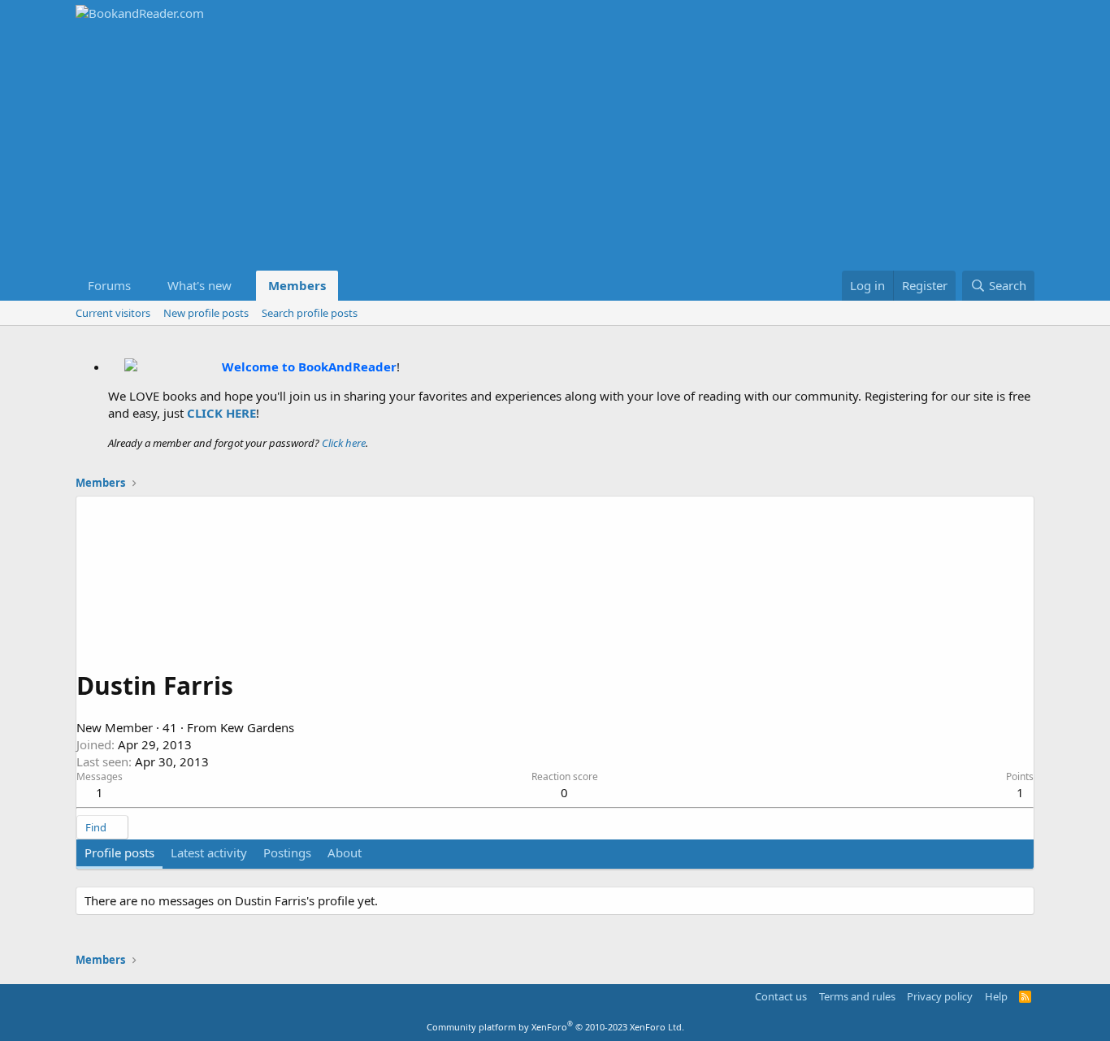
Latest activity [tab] (209, 852)
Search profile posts (310, 313)
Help (996, 996)
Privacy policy (940, 996)
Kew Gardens (257, 727)
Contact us (781, 996)
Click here (344, 443)
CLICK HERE (221, 413)
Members (297, 285)
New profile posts (206, 313)
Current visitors (113, 313)
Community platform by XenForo (555, 1027)
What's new (199, 285)
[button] (143, 286)
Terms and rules (857, 996)
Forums (109, 285)
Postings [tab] (287, 852)
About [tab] (344, 852)
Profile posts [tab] (119, 852)
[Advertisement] (555, 148)
